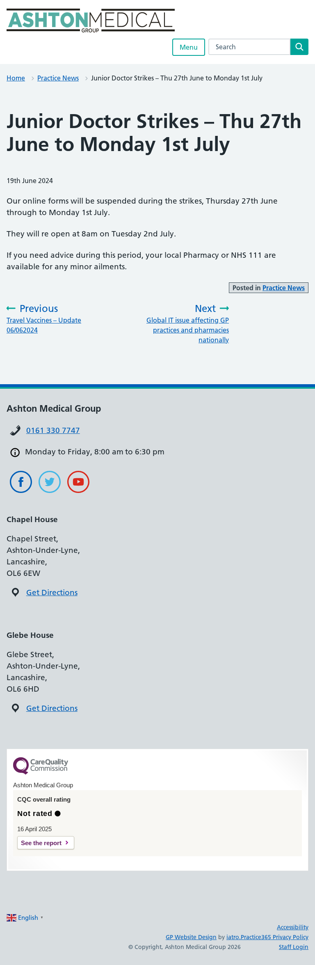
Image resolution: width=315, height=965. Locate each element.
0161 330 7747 (53, 430)
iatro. (233, 937)
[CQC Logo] (40, 772)
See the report (41, 842)
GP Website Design (191, 937)
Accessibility (292, 927)
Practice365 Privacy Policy (274, 937)
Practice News (58, 78)
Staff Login (293, 947)
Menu (189, 47)
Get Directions (52, 592)
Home (16, 78)
